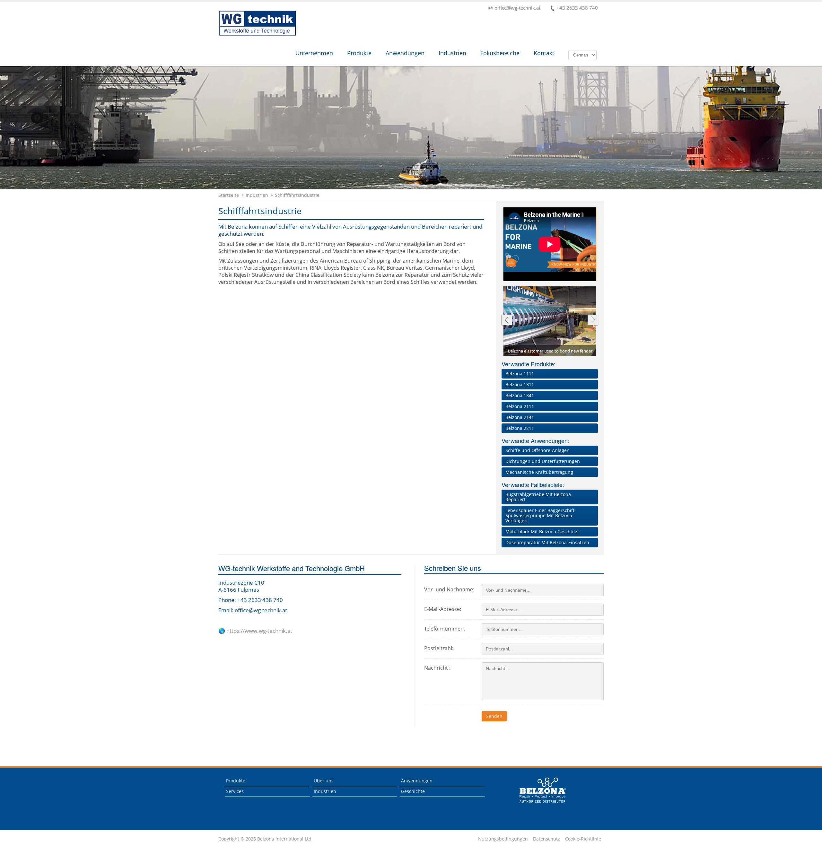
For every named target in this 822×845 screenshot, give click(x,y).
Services (235, 791)
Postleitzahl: (438, 648)
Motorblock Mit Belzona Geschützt (542, 531)
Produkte (359, 53)
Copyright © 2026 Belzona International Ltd (264, 839)
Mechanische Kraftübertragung (539, 472)
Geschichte (413, 791)
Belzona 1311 (519, 384)
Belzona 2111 (519, 406)
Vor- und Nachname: (449, 589)
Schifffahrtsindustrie (297, 195)
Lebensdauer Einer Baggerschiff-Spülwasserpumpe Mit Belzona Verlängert (540, 515)
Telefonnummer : (444, 628)
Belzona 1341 (519, 395)
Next (593, 321)
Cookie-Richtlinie (583, 839)
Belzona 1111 (519, 373)
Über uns (324, 781)
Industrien (452, 53)
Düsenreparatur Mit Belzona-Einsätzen (547, 542)
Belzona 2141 (519, 417)
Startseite (228, 195)
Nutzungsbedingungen (503, 839)
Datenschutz (546, 839)
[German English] (582, 55)
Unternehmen (314, 53)
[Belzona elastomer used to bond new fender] (550, 321)
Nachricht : (437, 667)
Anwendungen (405, 53)
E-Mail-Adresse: (442, 609)
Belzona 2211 (519, 428)
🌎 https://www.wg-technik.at (255, 630)
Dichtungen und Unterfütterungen (542, 461)
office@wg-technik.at (517, 8)
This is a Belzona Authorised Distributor (543, 790)
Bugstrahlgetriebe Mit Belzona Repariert (538, 496)
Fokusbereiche (500, 53)
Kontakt (544, 53)
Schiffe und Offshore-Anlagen (537, 450)
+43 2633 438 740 (577, 8)
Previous (506, 321)
